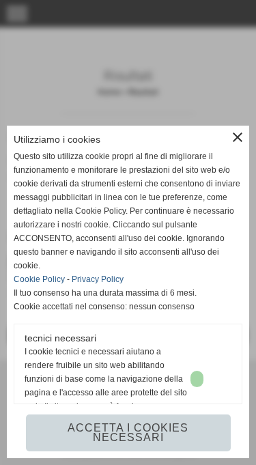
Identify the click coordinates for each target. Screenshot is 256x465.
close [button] (237, 137)
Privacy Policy (98, 279)
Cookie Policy (39, 279)
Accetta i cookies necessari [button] (128, 432)
